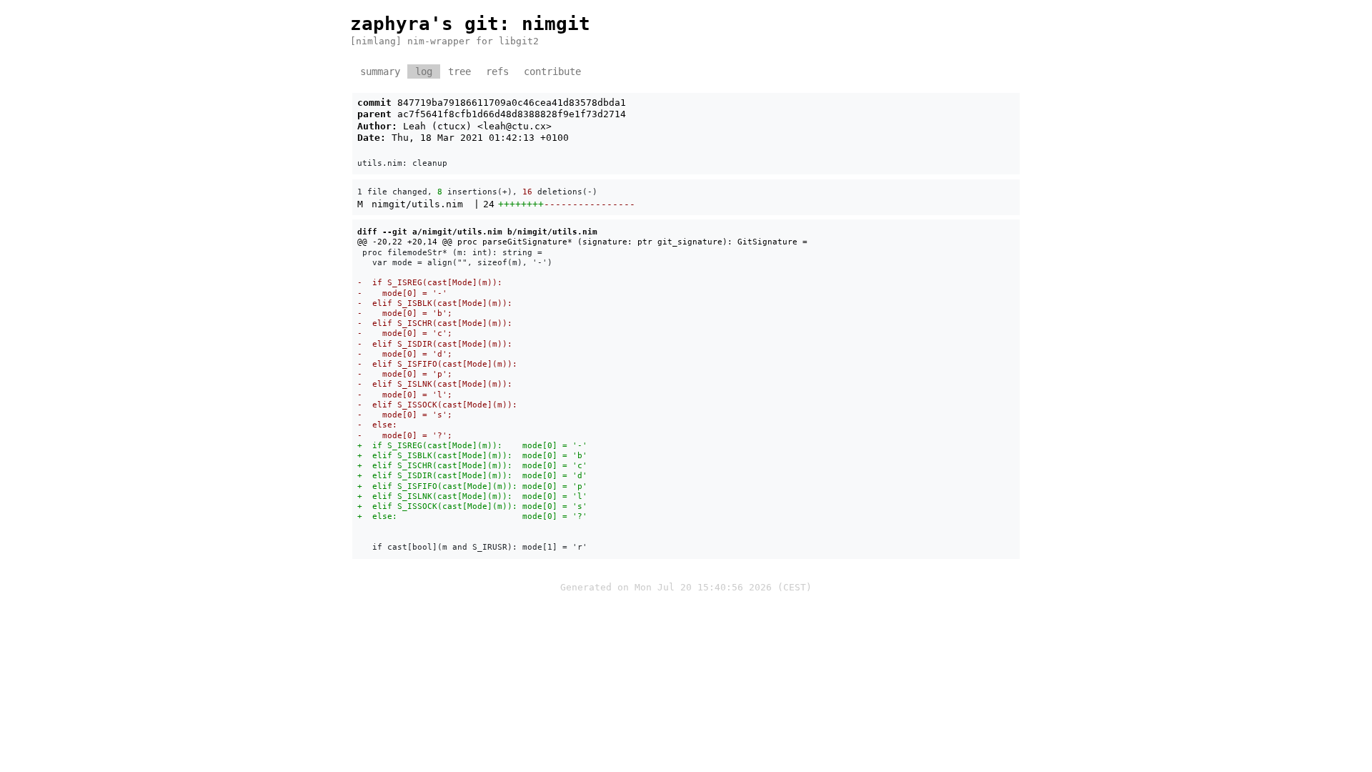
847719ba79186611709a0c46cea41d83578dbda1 (511, 102)
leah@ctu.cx (514, 126)
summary (380, 71)
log (423, 71)
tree (459, 71)
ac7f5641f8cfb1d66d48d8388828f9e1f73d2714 (511, 114)
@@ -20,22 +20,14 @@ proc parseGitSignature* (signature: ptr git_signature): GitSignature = (582, 242)
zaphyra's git (424, 23)
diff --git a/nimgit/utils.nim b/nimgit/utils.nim (477, 232)
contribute (552, 71)
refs (497, 71)
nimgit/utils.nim (417, 204)
